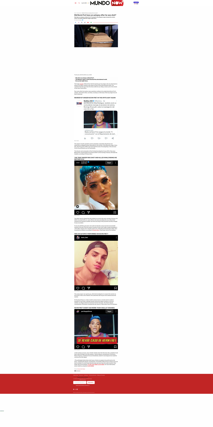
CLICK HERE (90, 366)
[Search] (79, 3)
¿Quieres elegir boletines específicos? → (83, 385)
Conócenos (81, 375)
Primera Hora (96, 230)
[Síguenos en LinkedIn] (77, 389)
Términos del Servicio (92, 375)
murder (81, 84)
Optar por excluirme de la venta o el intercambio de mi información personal (83, 392)
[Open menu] (75, 3)
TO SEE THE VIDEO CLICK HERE (96, 364)
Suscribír (136, 2)
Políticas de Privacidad (101, 375)
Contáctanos (86, 375)
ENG (137, 3)
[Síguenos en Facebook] (73, 389)
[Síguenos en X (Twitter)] (75, 389)
